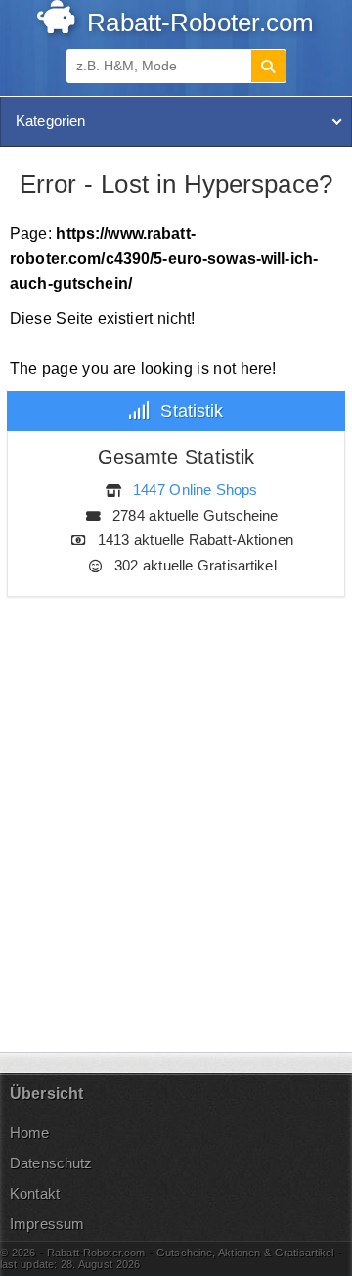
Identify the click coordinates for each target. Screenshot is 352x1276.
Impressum (47, 1223)
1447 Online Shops (195, 489)
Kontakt (35, 1193)
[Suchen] (268, 66)
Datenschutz (51, 1163)
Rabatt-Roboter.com (197, 22)
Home (30, 1132)
